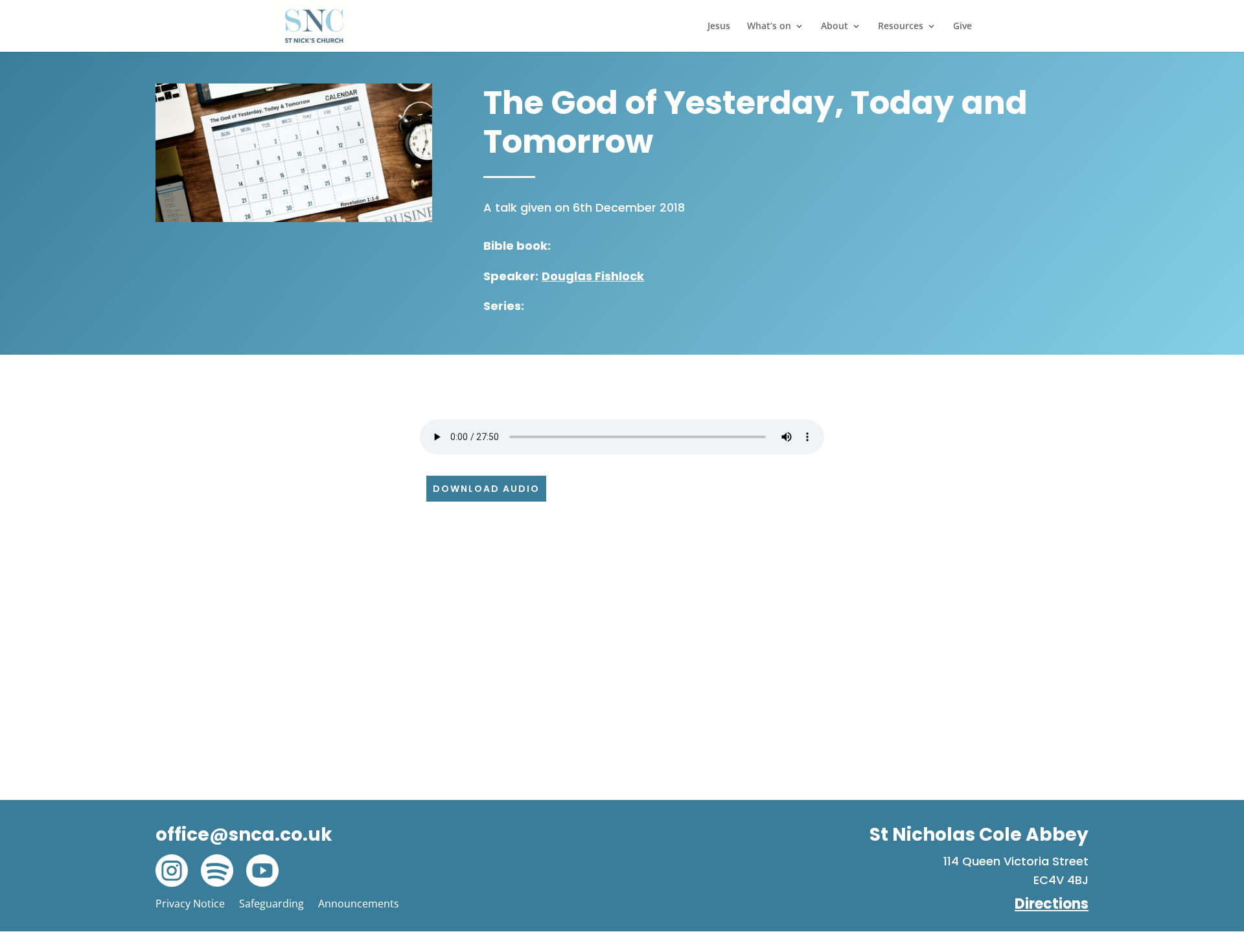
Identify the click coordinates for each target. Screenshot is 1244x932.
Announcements (358, 903)
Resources (900, 26)
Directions (1051, 904)
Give (962, 26)
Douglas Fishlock (593, 276)
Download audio (486, 488)
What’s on (769, 26)
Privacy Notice (190, 903)
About (834, 26)
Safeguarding (271, 903)
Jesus (719, 26)
